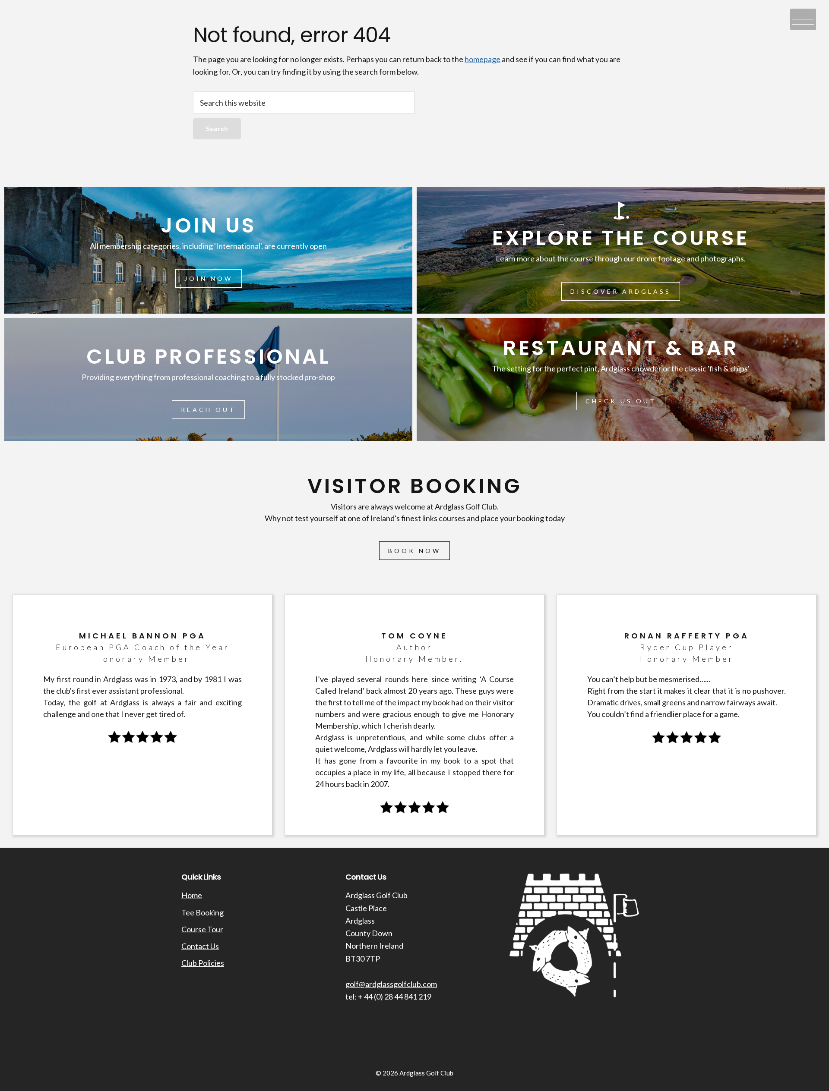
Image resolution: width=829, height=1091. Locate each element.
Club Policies (202, 963)
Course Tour (202, 929)
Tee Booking (202, 912)
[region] (414, 515)
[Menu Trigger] (803, 19)
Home (191, 895)
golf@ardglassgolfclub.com (391, 984)
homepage (482, 59)
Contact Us (200, 946)
